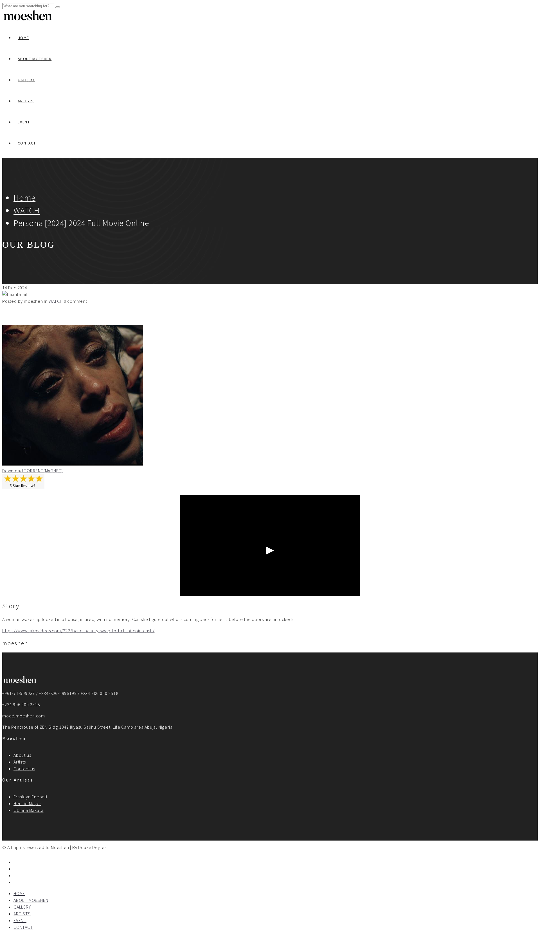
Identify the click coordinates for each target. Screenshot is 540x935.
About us (22, 755)
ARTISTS (26, 100)
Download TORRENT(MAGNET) (32, 470)
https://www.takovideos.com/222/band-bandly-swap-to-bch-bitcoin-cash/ (78, 630)
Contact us (24, 768)
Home (24, 197)
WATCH (27, 210)
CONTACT (27, 143)
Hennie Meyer (27, 803)
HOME (23, 37)
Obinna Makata (28, 810)
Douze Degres (92, 847)
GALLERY (26, 79)
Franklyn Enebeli (30, 797)
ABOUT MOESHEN (34, 58)
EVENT (24, 122)
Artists (20, 762)
